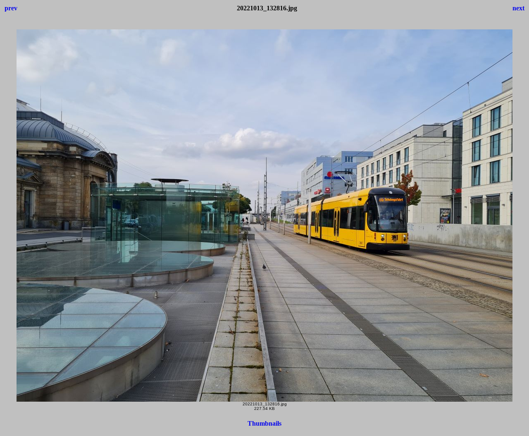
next (518, 8)
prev (11, 8)
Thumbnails (264, 423)
